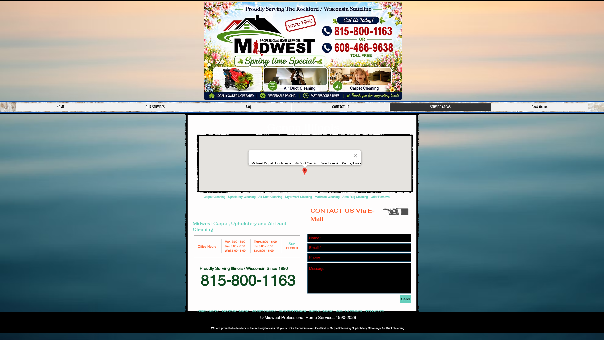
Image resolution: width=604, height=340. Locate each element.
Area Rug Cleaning (355, 197)
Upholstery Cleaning (242, 197)
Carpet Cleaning (214, 197)
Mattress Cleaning (327, 197)
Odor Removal (380, 197)
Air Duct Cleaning (270, 197)
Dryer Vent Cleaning (298, 197)
